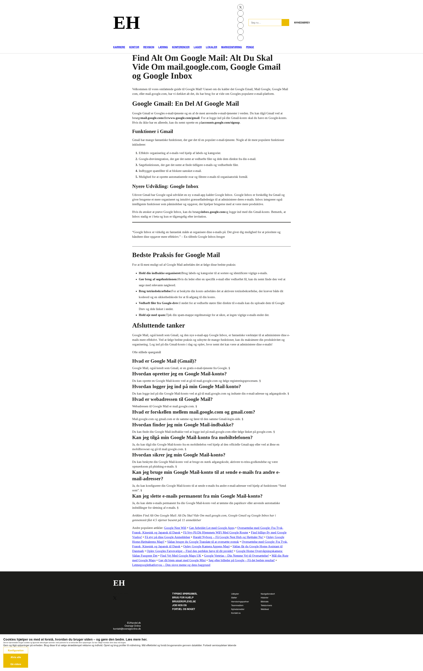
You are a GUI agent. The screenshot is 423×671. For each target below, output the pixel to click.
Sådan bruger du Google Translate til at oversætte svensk (203, 541)
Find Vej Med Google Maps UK (180, 555)
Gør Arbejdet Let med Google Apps (211, 528)
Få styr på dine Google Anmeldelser (167, 537)
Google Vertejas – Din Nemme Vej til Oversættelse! (236, 555)
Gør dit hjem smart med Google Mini (182, 560)
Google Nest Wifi (175, 528)
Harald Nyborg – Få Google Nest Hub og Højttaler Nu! (228, 537)
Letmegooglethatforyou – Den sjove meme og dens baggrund (171, 565)
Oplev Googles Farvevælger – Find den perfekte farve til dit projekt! (190, 551)
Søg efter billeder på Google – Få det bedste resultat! (242, 560)
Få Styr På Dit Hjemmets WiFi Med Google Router (215, 532)
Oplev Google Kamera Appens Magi (206, 546)
